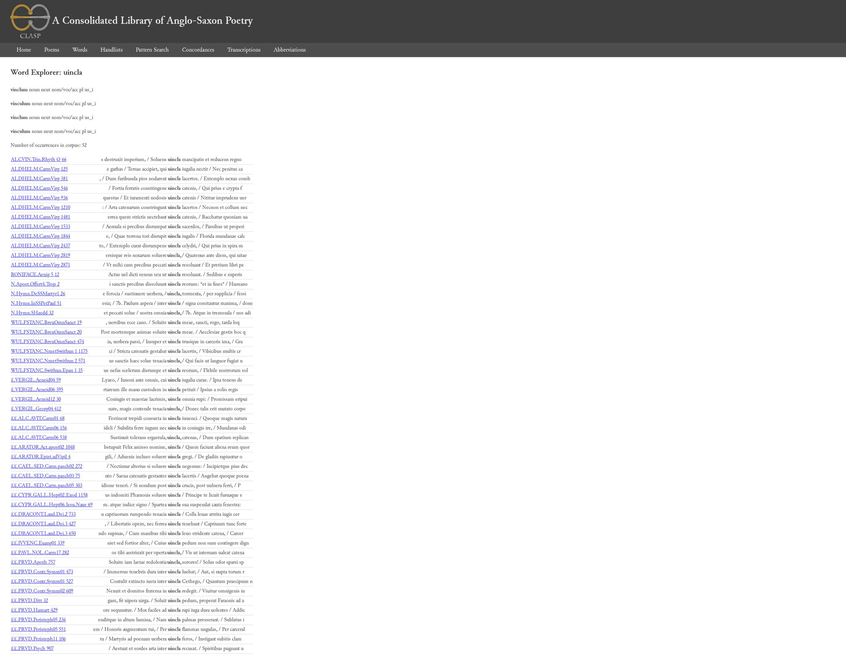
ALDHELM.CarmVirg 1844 (40, 236)
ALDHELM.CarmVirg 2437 (40, 246)
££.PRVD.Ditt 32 (29, 600)
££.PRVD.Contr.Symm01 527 (42, 581)
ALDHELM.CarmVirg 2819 (40, 255)
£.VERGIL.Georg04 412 (36, 409)
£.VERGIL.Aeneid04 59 (36, 380)
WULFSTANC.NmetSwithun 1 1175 (49, 351)
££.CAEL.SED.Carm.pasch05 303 (46, 485)
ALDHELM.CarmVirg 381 (39, 179)
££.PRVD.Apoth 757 (33, 562)
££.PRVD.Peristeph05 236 (38, 620)
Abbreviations (290, 50)
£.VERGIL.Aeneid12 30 (36, 399)
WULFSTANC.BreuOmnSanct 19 (46, 322)
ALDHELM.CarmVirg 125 (39, 169)
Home (24, 50)
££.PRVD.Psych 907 (32, 648)
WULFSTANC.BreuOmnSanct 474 (47, 342)
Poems (51, 50)
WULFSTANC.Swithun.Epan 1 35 (47, 370)
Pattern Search (152, 50)
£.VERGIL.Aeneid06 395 (37, 389)
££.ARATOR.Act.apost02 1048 (43, 447)
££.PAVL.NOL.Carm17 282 (40, 552)
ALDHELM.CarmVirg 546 (39, 188)
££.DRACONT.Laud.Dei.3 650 (43, 533)
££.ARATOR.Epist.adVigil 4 (40, 457)
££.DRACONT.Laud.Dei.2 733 (43, 514)
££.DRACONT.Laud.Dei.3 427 (43, 524)
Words (79, 50)
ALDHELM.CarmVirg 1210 (40, 207)
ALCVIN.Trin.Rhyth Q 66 (38, 159)
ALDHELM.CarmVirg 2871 (40, 265)
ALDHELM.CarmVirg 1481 (40, 217)
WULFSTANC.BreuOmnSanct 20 (46, 332)
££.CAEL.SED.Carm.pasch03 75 (45, 476)
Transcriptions (243, 50)
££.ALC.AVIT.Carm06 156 (39, 428)
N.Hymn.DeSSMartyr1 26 (38, 294)
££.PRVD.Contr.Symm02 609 (42, 591)
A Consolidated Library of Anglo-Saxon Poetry (152, 20)
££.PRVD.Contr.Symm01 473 (42, 572)
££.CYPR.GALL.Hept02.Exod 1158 (49, 495)
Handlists (111, 50)
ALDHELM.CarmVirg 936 (39, 198)
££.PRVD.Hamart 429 (34, 610)
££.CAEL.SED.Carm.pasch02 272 (46, 466)
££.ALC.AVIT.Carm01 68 (37, 418)
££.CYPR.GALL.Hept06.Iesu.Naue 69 (52, 505)
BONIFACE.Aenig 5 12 (35, 274)
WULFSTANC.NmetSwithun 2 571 (48, 361)
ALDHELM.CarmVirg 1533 (40, 226)
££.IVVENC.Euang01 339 (37, 543)
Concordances (198, 50)
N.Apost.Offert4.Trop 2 (35, 284)
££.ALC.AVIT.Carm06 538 (39, 437)
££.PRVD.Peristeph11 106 (38, 639)
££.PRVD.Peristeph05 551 (38, 629)
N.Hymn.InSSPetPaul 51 (36, 303)
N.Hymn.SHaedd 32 (32, 313)
